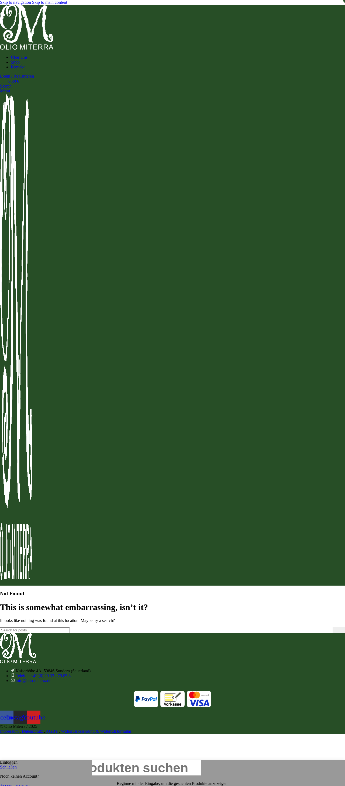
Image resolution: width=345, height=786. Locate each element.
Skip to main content (49, 2)
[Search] (339, 630)
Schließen (8, 767)
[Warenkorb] (1, 583)
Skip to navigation (16, 2)
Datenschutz (32, 731)
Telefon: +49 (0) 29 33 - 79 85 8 (43, 675)
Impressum (9, 731)
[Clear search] (329, 630)
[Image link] (18, 661)
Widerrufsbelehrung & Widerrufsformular (96, 731)
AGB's (52, 731)
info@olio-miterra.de (33, 680)
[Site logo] (26, 48)
